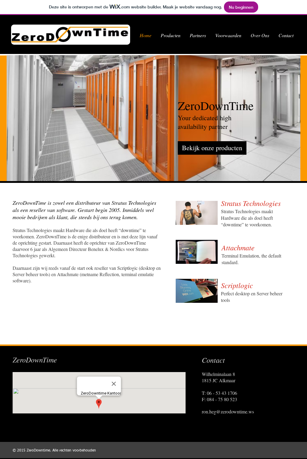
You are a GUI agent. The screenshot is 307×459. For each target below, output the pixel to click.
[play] (291, 172)
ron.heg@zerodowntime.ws (228, 411)
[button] (153, 118)
